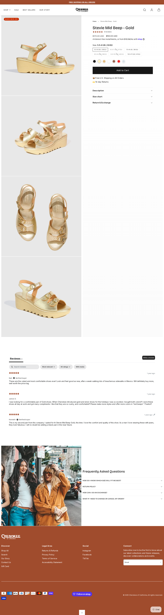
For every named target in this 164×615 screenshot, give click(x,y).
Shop (6, 10)
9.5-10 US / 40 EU (118, 54)
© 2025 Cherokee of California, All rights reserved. (143, 595)
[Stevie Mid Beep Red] (119, 61)
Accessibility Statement (52, 562)
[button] (144, 10)
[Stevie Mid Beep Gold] (99, 61)
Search (4, 555)
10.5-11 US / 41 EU (134, 54)
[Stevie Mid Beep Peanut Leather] (114, 61)
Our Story (44, 10)
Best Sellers (29, 10)
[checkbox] (80, 367)
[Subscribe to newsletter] (160, 562)
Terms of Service (49, 558)
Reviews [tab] (16, 358)
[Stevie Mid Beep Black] (94, 61)
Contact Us (6, 562)
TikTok (86, 558)
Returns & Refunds (50, 551)
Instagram (87, 551)
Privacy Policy (48, 555)
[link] (152, 10)
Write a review (148, 358)
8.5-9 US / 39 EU (101, 54)
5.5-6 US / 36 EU (100, 49)
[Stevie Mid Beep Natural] (104, 61)
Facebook (87, 555)
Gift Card (5, 566)
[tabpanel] (82, 397)
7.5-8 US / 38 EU (132, 49)
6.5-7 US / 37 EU (117, 50)
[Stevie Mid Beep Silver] (123, 61)
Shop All (4, 551)
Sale (16, 10)
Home (94, 21)
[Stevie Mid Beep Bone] (109, 61)
